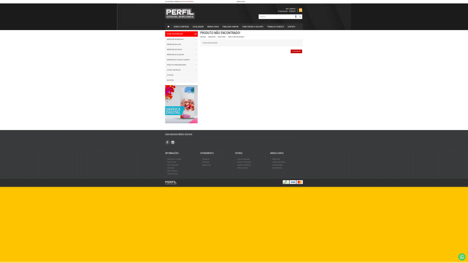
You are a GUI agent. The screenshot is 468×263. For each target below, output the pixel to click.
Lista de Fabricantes (243, 159)
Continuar (296, 51)
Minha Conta (213, 27)
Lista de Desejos (277, 165)
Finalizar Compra (230, 27)
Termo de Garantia (172, 165)
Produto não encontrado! (236, 37)
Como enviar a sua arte (252, 27)
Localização (198, 27)
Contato (291, 27)
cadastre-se (190, 1)
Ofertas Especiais (242, 168)
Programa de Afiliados (244, 165)
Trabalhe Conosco (275, 27)
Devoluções (205, 162)
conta (182, 1)
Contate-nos (205, 159)
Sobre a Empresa (181, 27)
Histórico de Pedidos (278, 162)
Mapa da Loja (206, 165)
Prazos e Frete (171, 162)
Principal (203, 37)
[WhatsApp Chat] (462, 257)
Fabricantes (211, 37)
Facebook (167, 142)
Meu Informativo (277, 168)
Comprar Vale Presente (244, 162)
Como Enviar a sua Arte (174, 159)
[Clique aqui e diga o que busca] (296, 17)
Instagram (173, 142)
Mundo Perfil (222, 37)
